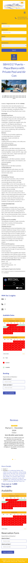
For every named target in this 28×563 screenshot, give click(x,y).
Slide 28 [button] (19, 97)
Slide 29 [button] (20, 97)
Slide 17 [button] (2, 97)
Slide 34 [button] (14, 98)
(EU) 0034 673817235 (23, 19)
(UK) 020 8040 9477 (22, 17)
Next (23, 319)
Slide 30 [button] (22, 97)
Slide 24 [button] (13, 97)
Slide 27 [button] (17, 97)
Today (13, 319)
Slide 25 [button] (14, 97)
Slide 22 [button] (10, 97)
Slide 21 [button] (8, 97)
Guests (3, 36)
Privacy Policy (21, 561)
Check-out (4, 30)
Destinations (4, 43)
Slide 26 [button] (16, 97)
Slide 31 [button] (23, 97)
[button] (3, 88)
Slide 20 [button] (7, 97)
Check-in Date (7, 379)
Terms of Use (14, 561)
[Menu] (25, 12)
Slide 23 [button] (11, 97)
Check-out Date (7, 385)
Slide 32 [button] (25, 97)
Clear (23, 353)
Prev (5, 319)
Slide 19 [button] (5, 97)
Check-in (4, 23)
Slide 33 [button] (13, 98)
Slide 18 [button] (4, 97)
